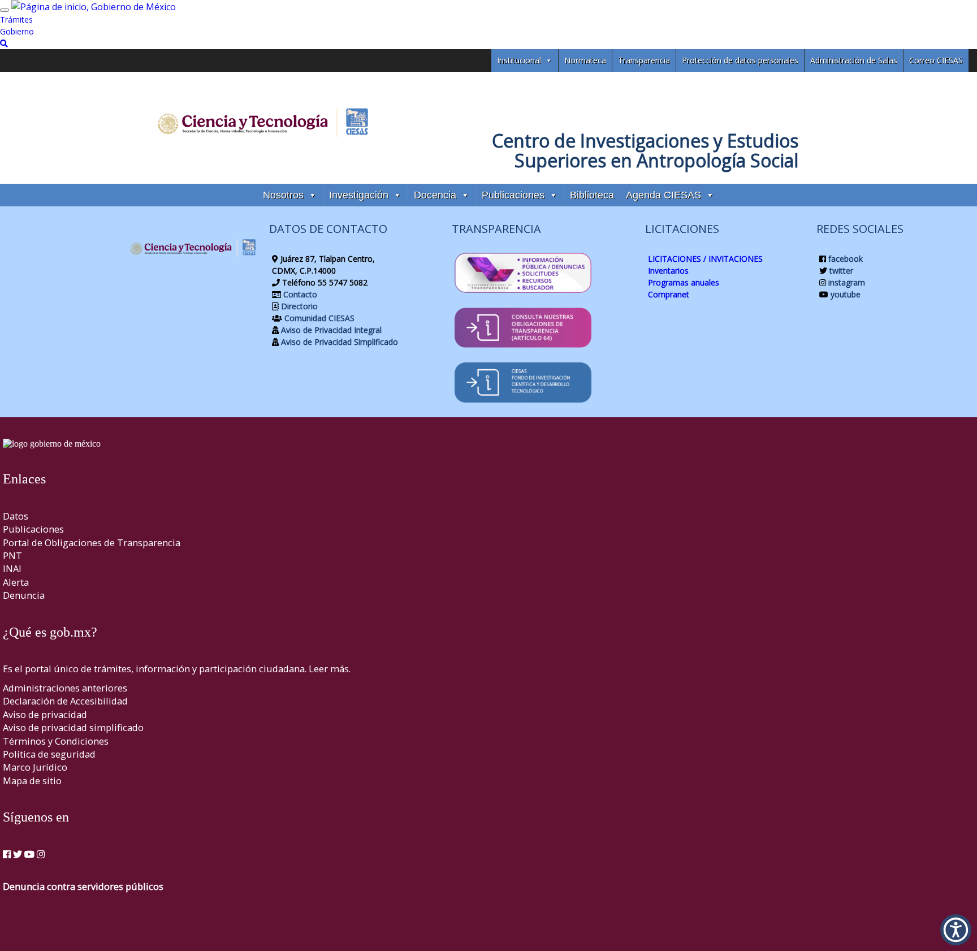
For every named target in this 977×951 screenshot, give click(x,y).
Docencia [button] (435, 195)
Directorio (298, 306)
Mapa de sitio (32, 780)
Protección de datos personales (740, 60)
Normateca (585, 60)
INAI (12, 568)
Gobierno (17, 31)
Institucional (519, 60)
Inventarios (668, 270)
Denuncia (24, 595)
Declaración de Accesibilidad (65, 700)
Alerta (16, 582)
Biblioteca (592, 195)
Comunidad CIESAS (318, 318)
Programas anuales (683, 282)
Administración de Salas (853, 60)
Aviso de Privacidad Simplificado (338, 341)
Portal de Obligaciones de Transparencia (91, 542)
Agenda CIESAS (663, 195)
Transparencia (644, 60)
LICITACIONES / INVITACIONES (705, 258)
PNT (12, 555)
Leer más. (330, 668)
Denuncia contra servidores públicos (83, 886)
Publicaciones (513, 195)
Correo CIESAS (936, 60)
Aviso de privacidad (45, 714)
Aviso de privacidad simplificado (73, 727)
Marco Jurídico (35, 766)
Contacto (299, 294)
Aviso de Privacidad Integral (330, 330)
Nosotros (283, 195)
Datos (15, 515)
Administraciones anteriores (65, 687)
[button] (955, 929)
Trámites (16, 19)
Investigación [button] (358, 195)
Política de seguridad (49, 753)
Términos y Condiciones (56, 740)
